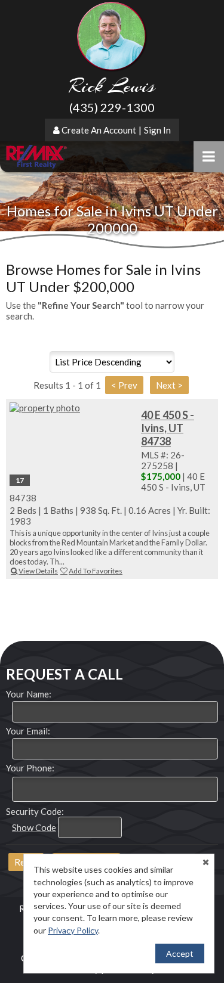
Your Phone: (30, 767)
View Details (38, 570)
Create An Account (99, 130)
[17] (72, 407)
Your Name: (28, 694)
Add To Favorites (95, 570)
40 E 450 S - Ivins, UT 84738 (167, 428)
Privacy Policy (73, 930)
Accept (180, 953)
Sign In (157, 130)
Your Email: (28, 730)
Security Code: (35, 811)
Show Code (34, 827)
